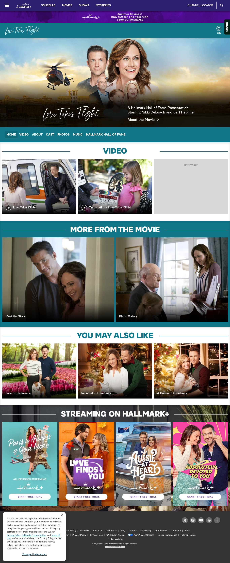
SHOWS (84, 5)
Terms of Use (96, 535)
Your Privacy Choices (144, 535)
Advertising (145, 531)
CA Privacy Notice (115, 535)
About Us (97, 531)
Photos (63, 134)
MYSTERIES (103, 5)
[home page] (23, 5)
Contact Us (111, 531)
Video (24, 134)
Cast (50, 134)
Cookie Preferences (167, 535)
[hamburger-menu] (7, 5)
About (37, 134)
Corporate (176, 531)
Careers (133, 531)
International (161, 531)
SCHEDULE (48, 5)
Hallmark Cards (188, 535)
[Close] (62, 515)
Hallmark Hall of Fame (105, 134)
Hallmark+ (84, 531)
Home (11, 134)
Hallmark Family (68, 531)
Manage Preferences (34, 554)
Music (78, 134)
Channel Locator (200, 5)
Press (187, 531)
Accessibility (117, 539)
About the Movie (141, 120)
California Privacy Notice (34, 535)
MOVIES (67, 5)
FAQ (123, 531)
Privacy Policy (79, 535)
